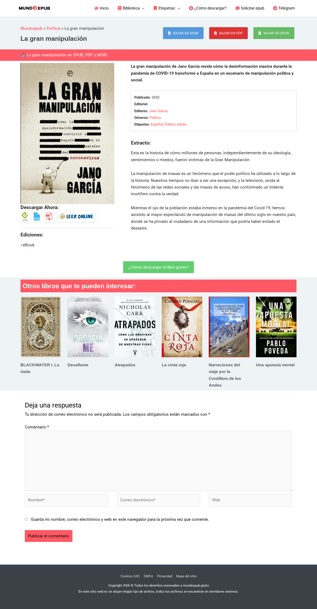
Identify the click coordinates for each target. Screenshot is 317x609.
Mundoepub (31, 28)
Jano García (158, 111)
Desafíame (77, 365)
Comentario (37, 427)
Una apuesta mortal (275, 365)
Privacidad (164, 576)
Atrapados (125, 365)
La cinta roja (174, 365)
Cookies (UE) (130, 576)
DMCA (148, 576)
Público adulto (176, 124)
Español (157, 124)
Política (53, 28)
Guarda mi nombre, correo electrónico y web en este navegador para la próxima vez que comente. (120, 519)
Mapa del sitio (186, 576)
